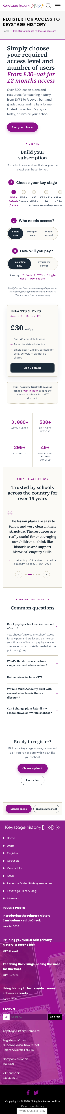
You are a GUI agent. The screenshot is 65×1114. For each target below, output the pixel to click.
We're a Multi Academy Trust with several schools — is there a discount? (29, 693)
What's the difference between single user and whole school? (27, 663)
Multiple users (32, 233)
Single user (15, 233)
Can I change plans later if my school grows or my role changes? (29, 711)
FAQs (10, 876)
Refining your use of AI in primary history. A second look (27, 942)
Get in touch (31, 390)
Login (10, 845)
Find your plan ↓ (22, 127)
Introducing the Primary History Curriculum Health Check (27, 918)
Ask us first (33, 780)
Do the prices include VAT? (24, 677)
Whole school (49, 233)
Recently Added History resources (30, 883)
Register (12, 853)
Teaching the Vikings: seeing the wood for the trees (31, 966)
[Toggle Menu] (57, 5)
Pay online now (20, 263)
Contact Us (15, 868)
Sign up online (32, 367)
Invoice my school (44, 263)
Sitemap (13, 898)
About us (13, 861)
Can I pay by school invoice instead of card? (30, 626)
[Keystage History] (23, 5)
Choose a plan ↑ (32, 768)
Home (11, 838)
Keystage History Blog (21, 891)
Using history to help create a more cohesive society (29, 990)
